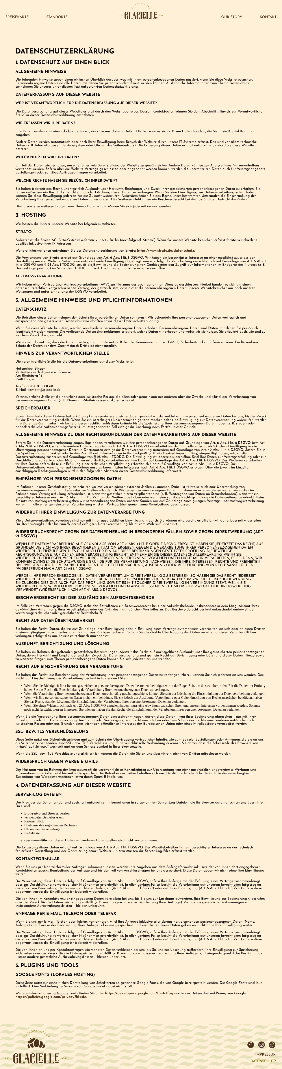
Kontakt (268, 17)
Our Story (231, 17)
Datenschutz (263, 1061)
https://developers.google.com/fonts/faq (139, 993)
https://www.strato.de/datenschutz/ (166, 251)
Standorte (57, 17)
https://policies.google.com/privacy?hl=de (50, 997)
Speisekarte (17, 17)
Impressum (265, 1054)
